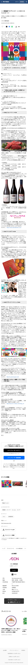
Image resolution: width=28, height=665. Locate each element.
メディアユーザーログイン (14, 450)
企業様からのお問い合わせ (14, 656)
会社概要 (5, 650)
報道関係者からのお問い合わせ (14, 653)
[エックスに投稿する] (6, 26)
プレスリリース (10, 548)
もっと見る (24, 611)
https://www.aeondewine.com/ (14, 227)
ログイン (17, 1)
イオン (4, 516)
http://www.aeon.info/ (6, 523)
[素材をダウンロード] (16, 26)
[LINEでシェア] (12, 26)
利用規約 (23, 650)
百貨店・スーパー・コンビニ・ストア (11, 509)
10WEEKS (10, 516)
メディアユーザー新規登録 (14, 457)
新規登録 (22, 1)
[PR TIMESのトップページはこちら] (6, 1)
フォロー (14, 570)
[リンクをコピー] (19, 26)
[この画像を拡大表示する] (6, 483)
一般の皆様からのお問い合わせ (14, 659)
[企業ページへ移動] (14, 559)
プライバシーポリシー (14, 650)
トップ (3, 548)
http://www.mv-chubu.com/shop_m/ (15, 403)
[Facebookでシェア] (9, 26)
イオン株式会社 (19, 548)
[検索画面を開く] (26, 2)
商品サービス (5, 503)
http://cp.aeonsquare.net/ (13, 376)
